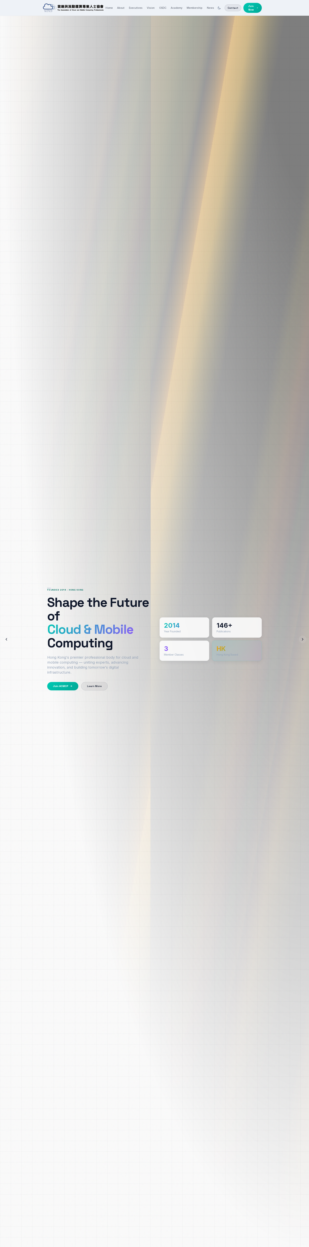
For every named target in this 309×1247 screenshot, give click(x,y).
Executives (136, 7)
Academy (176, 7)
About (120, 7)
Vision (151, 7)
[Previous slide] (6, 639)
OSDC (162, 7)
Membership (194, 7)
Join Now (251, 7)
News (210, 7)
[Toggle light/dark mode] (219, 8)
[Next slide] (302, 639)
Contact (233, 7)
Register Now (60, 678)
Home (109, 7)
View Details (92, 678)
